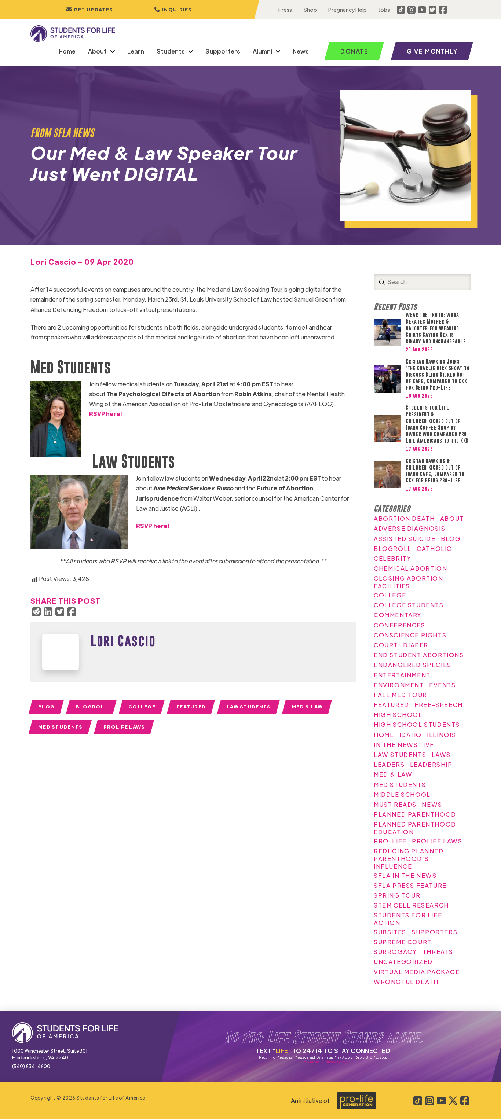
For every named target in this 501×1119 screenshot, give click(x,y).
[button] (173, 10)
